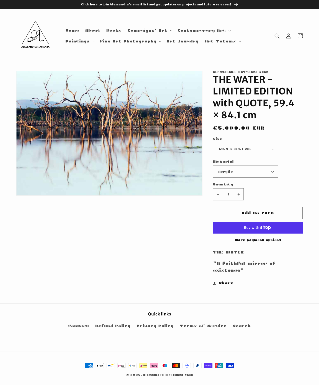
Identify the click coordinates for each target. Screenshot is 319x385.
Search (242, 326)
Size (217, 139)
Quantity (223, 184)
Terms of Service (203, 326)
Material (223, 161)
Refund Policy (112, 326)
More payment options (258, 240)
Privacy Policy (155, 326)
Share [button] (226, 283)
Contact (78, 326)
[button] (149, 30)
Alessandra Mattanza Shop (168, 374)
